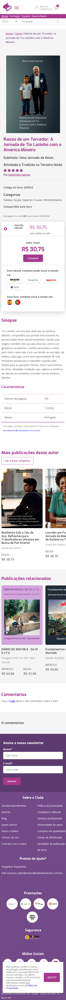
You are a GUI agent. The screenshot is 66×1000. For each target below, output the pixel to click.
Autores (5, 812)
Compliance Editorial (49, 812)
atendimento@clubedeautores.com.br (21, 430)
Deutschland (39, 16)
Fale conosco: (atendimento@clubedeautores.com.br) (31, 873)
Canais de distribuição (49, 837)
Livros (18, 33)
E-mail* (7, 763)
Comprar (33, 258)
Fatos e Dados (9, 831)
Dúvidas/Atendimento (13, 805)
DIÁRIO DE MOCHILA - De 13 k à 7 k (19, 651)
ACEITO (51, 977)
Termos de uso (10, 837)
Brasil (4, 16)
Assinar (11, 781)
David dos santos (11, 548)
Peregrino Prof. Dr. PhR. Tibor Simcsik (18, 660)
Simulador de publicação (51, 847)
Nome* (7, 749)
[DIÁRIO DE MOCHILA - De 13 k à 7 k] (22, 615)
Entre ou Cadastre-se (46, 7)
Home (9, 33)
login (12, 701)
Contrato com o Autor (14, 843)
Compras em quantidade (51, 831)
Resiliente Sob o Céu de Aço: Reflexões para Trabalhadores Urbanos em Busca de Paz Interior (20, 538)
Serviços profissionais (49, 818)
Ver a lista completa (17, 460)
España (25, 16)
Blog (4, 818)
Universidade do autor (50, 824)
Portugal (15, 16)
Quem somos (9, 824)
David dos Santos (19, 174)
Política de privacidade (50, 805)
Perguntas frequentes (13, 866)
